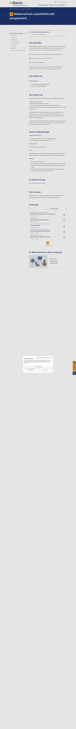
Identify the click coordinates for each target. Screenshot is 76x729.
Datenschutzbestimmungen (41, 357)
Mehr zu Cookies (49, 357)
